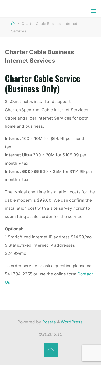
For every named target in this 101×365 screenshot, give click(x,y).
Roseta (48, 322)
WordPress (71, 322)
